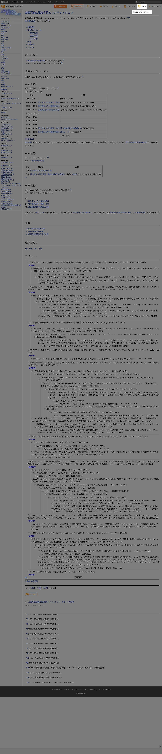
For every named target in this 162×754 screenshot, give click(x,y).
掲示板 (144, 6)
